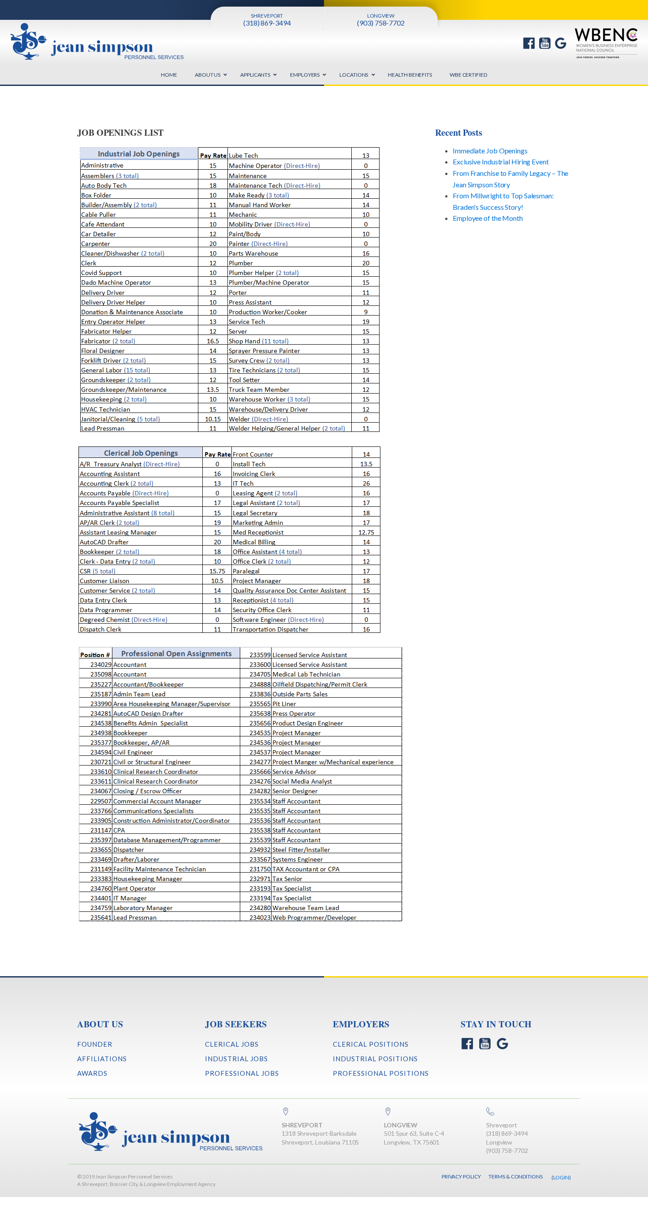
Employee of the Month (488, 218)
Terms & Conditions (515, 1176)
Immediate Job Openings (490, 150)
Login (561, 1177)
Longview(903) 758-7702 (507, 1146)
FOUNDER (94, 1044)
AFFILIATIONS (102, 1059)
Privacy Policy (461, 1176)
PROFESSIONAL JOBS (242, 1073)
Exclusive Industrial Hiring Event (501, 161)
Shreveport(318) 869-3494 (507, 1129)
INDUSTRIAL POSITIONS (375, 1059)
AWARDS (92, 1073)
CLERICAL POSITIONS (371, 1044)
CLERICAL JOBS (232, 1044)
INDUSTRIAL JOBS (236, 1059)
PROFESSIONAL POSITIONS (381, 1073)
